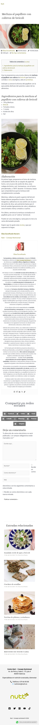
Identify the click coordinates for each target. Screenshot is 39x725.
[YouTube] (24, 708)
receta (22, 225)
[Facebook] (17, 392)
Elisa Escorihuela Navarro (10, 234)
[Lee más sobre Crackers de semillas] (19, 571)
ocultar (27, 62)
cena (10, 80)
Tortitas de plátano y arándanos (17, 617)
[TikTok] (29, 708)
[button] (9, 414)
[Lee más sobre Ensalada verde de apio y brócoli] (19, 540)
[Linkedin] (19, 392)
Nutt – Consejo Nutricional (10, 238)
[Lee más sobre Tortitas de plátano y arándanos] (19, 603)
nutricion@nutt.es (20, 684)
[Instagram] (14, 392)
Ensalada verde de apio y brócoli (17, 553)
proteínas (29, 80)
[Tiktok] (24, 392)
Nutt (2, 4)
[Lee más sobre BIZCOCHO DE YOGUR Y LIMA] (19, 637)
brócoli (22, 77)
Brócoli (5, 105)
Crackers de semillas (12, 584)
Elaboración (7, 70)
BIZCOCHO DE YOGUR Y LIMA (16, 652)
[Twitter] (22, 392)
